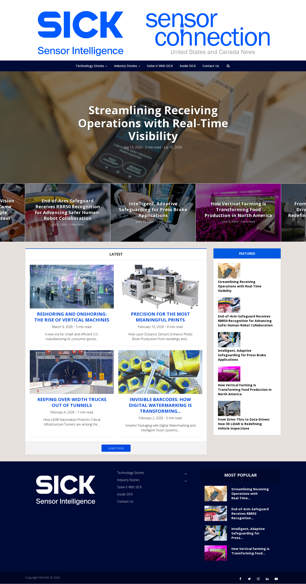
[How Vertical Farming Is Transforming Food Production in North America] (231, 374)
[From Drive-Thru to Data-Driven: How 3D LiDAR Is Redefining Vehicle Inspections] (231, 408)
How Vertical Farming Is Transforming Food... (250, 551)
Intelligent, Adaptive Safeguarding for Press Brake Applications (153, 209)
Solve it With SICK (160, 66)
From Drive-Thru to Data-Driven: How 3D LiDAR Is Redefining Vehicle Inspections (244, 423)
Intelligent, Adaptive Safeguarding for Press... (248, 533)
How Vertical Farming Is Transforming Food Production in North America (238, 209)
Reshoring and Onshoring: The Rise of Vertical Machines (71, 317)
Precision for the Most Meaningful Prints (160, 317)
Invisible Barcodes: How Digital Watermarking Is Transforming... (160, 405)
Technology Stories (90, 66)
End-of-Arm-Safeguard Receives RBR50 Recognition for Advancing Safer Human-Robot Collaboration (68, 209)
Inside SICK (188, 66)
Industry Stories (125, 66)
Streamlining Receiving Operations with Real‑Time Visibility (153, 123)
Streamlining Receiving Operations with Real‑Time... (250, 493)
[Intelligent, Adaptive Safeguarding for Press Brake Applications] (231, 339)
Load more (116, 448)
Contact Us (211, 66)
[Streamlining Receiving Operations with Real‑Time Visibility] (231, 270)
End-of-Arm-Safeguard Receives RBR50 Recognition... (250, 513)
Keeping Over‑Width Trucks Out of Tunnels (71, 402)
